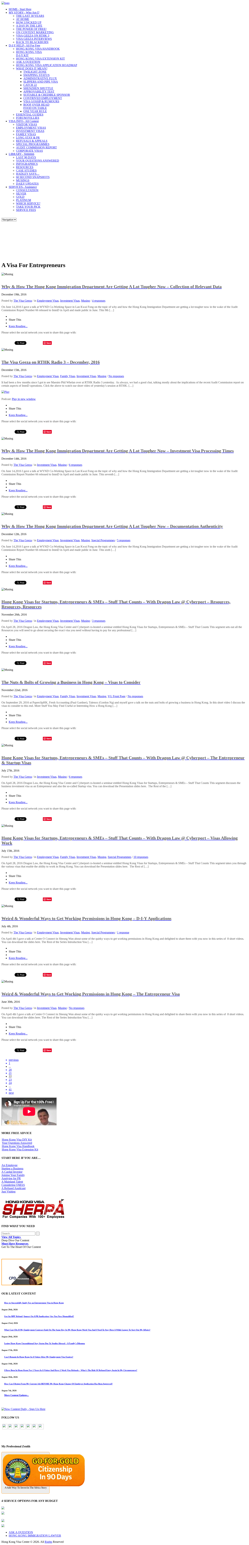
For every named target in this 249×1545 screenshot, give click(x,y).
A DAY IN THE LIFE (29, 25)
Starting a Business (12, 1168)
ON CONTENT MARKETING (35, 32)
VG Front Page (116, 696)
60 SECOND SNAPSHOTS (33, 177)
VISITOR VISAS (26, 124)
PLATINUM (23, 200)
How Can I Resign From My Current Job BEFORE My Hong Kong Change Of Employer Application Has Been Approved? (58, 1384)
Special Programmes (103, 540)
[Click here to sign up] (23, 1409)
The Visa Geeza (22, 300)
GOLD (20, 196)
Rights (48, 1541)
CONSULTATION (27, 190)
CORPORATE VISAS (29, 150)
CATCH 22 (30, 84)
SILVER (21, 193)
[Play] (5, 391)
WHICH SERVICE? (28, 203)
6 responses (75, 464)
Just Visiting (8, 1191)
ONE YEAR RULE (35, 111)
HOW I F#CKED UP (28, 22)
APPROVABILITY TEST (38, 91)
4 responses (98, 300)
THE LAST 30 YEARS (30, 15)
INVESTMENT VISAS (30, 131)
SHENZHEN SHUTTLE (38, 88)
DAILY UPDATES (27, 183)
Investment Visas (70, 300)
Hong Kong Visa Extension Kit (20, 1149)
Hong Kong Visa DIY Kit (17, 1139)
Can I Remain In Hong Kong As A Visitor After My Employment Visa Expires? (38, 1357)
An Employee (9, 1165)
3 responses (98, 620)
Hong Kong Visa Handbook (18, 1146)
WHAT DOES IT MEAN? (31, 68)
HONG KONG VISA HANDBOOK (38, 48)
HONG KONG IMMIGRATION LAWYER (35, 1535)
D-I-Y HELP (24, 45)
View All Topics (11, 1237)
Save (48, 343)
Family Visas (67, 376)
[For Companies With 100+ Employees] (33, 1217)
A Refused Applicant (13, 1188)
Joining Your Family (13, 1175)
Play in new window (24, 399)
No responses (116, 376)
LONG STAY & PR (28, 137)
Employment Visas (48, 300)
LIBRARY (21, 154)
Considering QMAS (13, 1184)
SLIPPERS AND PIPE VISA (40, 81)
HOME (20, 9)
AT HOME (22, 19)
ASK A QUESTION (28, 61)
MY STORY (24, 12)
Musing (85, 300)
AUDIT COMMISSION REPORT (36, 147)
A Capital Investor (11, 1171)
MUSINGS (22, 180)
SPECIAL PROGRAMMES (32, 144)
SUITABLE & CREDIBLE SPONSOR (46, 94)
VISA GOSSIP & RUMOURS (41, 101)
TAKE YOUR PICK (28, 206)
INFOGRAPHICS (27, 163)
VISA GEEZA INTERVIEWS (34, 38)
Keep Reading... (18, 326)
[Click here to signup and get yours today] (124, 1273)
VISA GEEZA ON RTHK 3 (32, 35)
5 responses (123, 540)
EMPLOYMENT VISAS (31, 127)
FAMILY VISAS (26, 134)
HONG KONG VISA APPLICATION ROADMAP (46, 65)
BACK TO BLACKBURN (32, 42)
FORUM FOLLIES (27, 117)
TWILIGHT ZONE (34, 71)
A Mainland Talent (12, 1181)
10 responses (140, 857)
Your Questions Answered (17, 1142)
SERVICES (23, 186)
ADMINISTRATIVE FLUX (40, 78)
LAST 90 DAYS (26, 157)
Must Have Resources (15, 1243)
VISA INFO (24, 121)
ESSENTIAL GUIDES (29, 114)
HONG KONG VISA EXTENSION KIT (40, 58)
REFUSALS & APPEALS (31, 140)
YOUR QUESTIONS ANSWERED (37, 160)
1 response (123, 932)
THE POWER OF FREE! (31, 29)
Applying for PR (11, 1178)
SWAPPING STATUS (36, 75)
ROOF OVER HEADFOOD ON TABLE (36, 106)
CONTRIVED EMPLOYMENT (42, 98)
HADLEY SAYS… (27, 173)
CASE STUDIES (26, 170)
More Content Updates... (16, 1395)
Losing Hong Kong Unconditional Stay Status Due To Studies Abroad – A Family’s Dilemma (44, 1343)
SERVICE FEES (26, 210)
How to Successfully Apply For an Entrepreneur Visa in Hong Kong (34, 1303)
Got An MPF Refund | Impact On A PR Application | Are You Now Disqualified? (39, 1316)
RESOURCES (24, 167)
